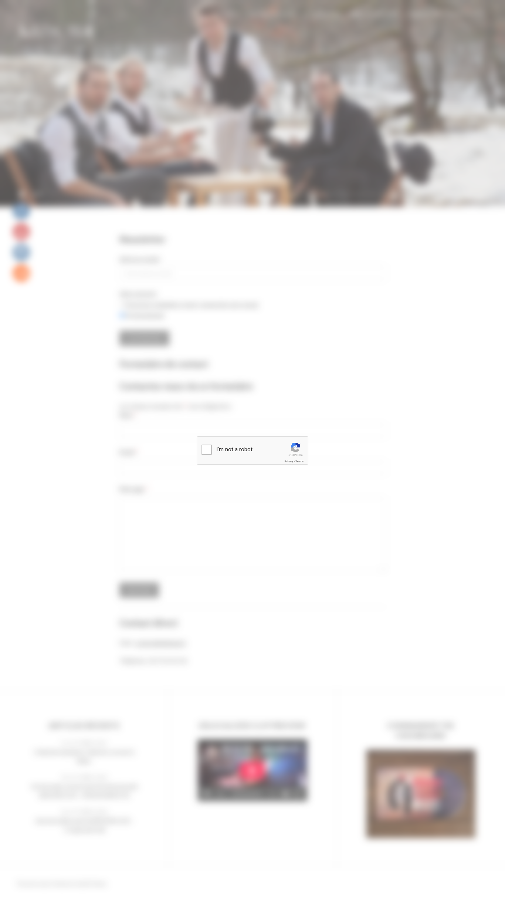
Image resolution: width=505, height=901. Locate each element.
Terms (299, 461)
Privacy (288, 461)
